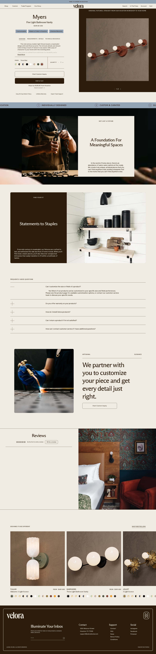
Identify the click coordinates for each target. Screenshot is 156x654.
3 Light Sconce (128, 592)
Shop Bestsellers (139, 526)
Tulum (13, 589)
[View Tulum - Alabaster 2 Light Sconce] (37, 558)
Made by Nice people (143, 647)
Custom (15, 6)
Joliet (126, 589)
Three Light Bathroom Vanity (77, 592)
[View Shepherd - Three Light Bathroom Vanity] (94, 558)
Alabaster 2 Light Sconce (19, 592)
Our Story (37, 6)
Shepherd (71, 589)
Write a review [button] (51, 442)
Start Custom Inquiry (39, 74)
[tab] (52, 39)
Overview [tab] (22, 38)
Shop (6, 6)
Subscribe (64, 638)
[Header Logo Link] (78, 6)
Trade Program (26, 6)
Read (21, 54)
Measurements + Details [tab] (35, 38)
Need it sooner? (38, 87)
